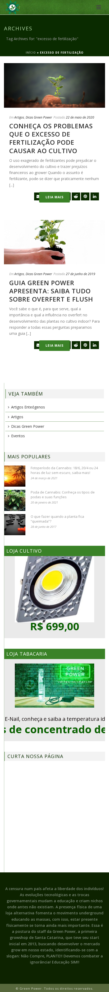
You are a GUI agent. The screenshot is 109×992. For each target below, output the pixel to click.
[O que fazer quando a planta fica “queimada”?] (14, 524)
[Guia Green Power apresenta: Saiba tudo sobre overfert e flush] (54, 242)
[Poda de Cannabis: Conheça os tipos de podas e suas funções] (14, 500)
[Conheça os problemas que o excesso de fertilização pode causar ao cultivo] (54, 85)
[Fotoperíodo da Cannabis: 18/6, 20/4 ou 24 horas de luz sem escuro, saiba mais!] (14, 476)
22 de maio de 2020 (80, 117)
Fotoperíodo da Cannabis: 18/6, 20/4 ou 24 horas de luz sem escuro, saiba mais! (64, 470)
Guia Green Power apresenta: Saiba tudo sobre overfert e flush (51, 290)
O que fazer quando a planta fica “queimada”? (57, 519)
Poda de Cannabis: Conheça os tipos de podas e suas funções (63, 494)
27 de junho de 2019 (80, 274)
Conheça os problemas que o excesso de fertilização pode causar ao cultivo (51, 138)
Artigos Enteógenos (28, 407)
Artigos (19, 117)
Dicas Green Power (39, 117)
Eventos (18, 435)
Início (31, 52)
